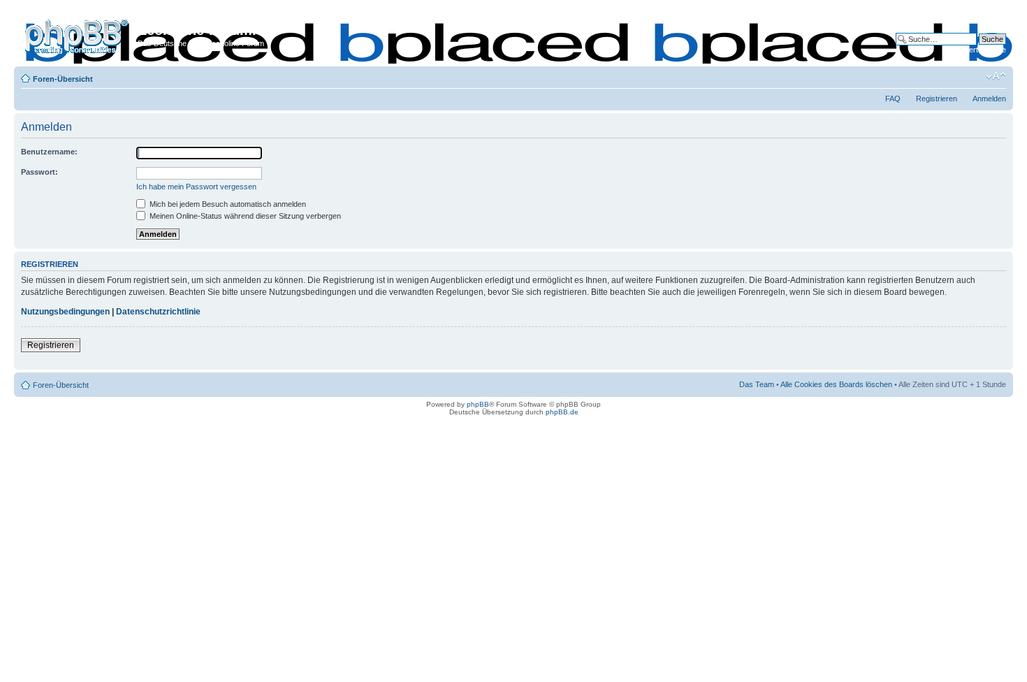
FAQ (893, 98)
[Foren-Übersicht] (77, 34)
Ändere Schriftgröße (996, 76)
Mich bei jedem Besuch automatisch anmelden (226, 204)
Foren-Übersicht (63, 79)
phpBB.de (562, 412)
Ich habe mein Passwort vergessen (196, 186)
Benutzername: (49, 151)
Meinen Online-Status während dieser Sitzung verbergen (244, 216)
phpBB (478, 404)
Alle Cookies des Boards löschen (836, 384)
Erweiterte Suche (977, 49)
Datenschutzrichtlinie (158, 312)
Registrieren (936, 98)
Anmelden (989, 98)
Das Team (756, 384)
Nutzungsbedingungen (65, 312)
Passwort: (39, 172)
